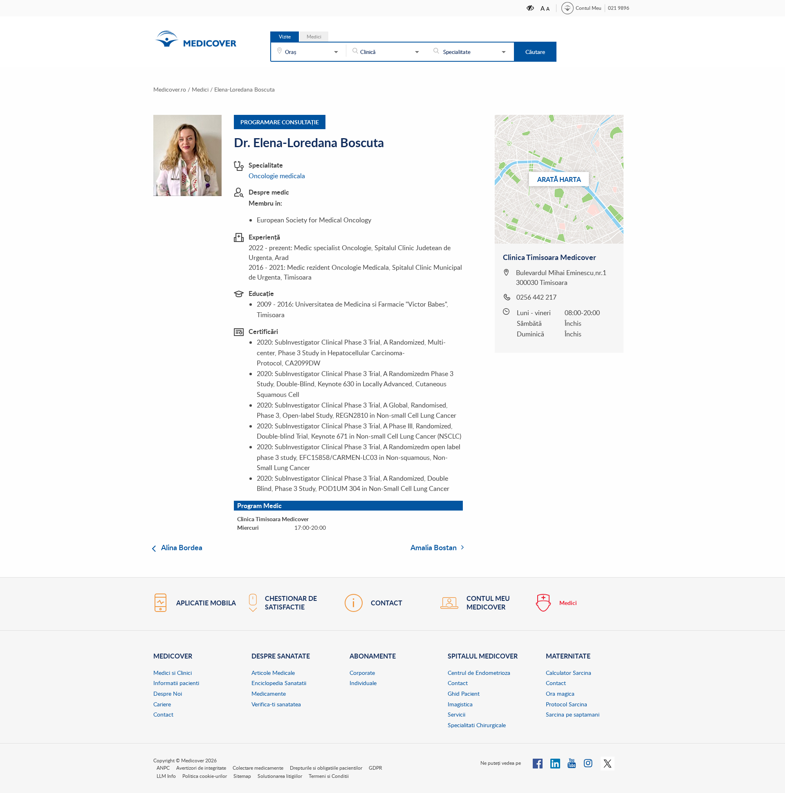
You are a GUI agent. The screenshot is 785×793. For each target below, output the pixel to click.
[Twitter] (608, 762)
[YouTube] (572, 762)
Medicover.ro (169, 89)
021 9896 (618, 7)
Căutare (535, 52)
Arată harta (559, 179)
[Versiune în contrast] (530, 8)
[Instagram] (588, 762)
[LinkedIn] (555, 762)
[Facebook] (538, 762)
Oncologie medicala (277, 175)
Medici (200, 89)
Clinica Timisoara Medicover (549, 257)
